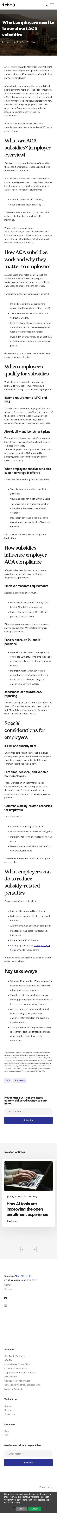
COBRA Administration (15, 1368)
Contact (8, 1285)
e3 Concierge (11, 1376)
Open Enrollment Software (17, 1380)
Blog (33, 42)
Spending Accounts (13, 1389)
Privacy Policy (46, 1487)
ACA (8, 1080)
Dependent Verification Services (20, 1372)
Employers (20, 1080)
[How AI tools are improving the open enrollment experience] (28, 1176)
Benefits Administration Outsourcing (22, 1385)
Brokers (8, 1406)
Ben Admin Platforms (14, 1356)
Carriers (8, 1410)
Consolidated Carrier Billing (17, 1364)
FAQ (6, 1435)
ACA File (8, 1360)
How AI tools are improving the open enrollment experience (27, 1209)
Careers (8, 1289)
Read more (12, 1221)
